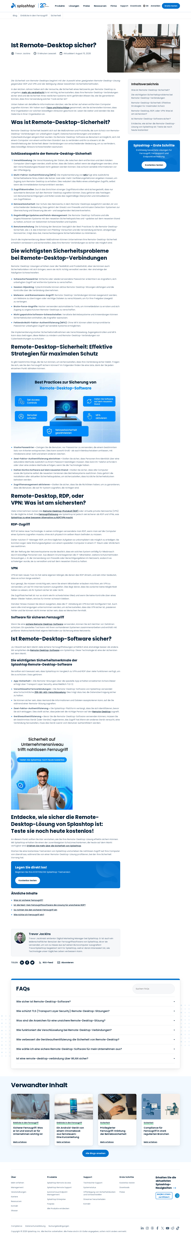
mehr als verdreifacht (33, 92)
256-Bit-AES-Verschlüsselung (50, 692)
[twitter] (32, 962)
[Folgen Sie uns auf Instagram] (147, 1228)
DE (147, 6)
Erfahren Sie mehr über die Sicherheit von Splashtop (54, 845)
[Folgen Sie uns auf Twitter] (162, 1228)
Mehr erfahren (20, 1142)
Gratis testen (170, 6)
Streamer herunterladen (94, 1199)
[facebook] (27, 962)
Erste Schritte (127, 1177)
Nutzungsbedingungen (59, 1226)
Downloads (135, 6)
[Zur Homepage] (23, 5)
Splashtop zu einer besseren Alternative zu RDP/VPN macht (42, 517)
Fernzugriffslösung (48, 514)
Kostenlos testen (154, 165)
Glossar (14, 1210)
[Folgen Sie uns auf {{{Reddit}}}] (172, 1228)
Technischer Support (92, 1182)
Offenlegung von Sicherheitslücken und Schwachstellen (99, 1193)
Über (13, 1177)
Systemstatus (89, 1187)
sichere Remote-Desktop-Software (44, 624)
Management (17, 1187)
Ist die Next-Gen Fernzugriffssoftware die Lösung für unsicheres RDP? (50, 905)
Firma (114, 5)
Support (124, 6)
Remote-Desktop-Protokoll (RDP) (60, 511)
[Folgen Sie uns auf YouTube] (167, 1228)
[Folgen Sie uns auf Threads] (152, 1228)
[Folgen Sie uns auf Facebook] (157, 1228)
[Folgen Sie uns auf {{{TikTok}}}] (177, 1228)
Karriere (14, 1196)
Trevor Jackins (22, 53)
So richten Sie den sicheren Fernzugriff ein (35, 909)
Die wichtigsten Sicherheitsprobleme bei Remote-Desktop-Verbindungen (152, 96)
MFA (85, 174)
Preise (86, 5)
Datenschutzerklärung (35, 1226)
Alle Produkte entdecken (58, 1208)
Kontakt (14, 1206)
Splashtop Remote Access (59, 1182)
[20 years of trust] (42, 5)
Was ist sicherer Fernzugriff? (28, 900)
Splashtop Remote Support (59, 1187)
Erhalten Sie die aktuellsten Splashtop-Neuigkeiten (166, 1183)
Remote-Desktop (101, 711)
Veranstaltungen (18, 1192)
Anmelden (155, 6)
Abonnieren (67, 962)
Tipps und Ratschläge (57, 107)
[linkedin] (22, 962)
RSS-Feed (48, 962)
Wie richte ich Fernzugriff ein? (29, 914)
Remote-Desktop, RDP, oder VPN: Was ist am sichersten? (152, 112)
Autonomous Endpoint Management (57, 1193)
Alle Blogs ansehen (95, 1153)
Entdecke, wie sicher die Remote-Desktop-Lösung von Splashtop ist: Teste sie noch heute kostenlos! (153, 127)
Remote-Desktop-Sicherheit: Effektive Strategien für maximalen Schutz (151, 104)
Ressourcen (100, 5)
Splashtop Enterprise (56, 1199)
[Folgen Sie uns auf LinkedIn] (142, 1228)
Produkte (60, 5)
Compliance (16, 1226)
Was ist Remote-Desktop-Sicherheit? (150, 90)
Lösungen (74, 5)
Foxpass (50, 1204)
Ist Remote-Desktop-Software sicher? (151, 118)
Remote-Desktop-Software (44, 650)
